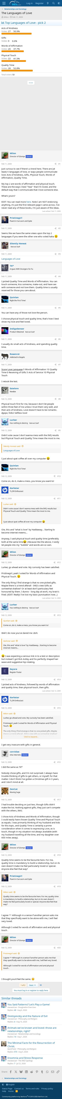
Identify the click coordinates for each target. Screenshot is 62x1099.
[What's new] (48, 3)
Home (11, 1091)
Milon (6, 17)
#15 (59, 708)
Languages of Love (10, 258)
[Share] (55, 164)
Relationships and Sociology (29, 1034)
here (28, 201)
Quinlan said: (8, 620)
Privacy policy (47, 1088)
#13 (59, 615)
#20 (59, 948)
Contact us (19, 1088)
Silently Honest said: (12, 446)
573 (15, 1052)
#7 (59, 364)
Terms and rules (32, 1088)
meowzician (12, 1007)
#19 (59, 886)
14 (15, 1037)
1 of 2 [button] (23, 985)
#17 (59, 799)
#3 (59, 254)
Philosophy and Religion (27, 1019)
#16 (59, 762)
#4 (59, 276)
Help (4, 1091)
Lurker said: (8, 504)
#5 (59, 308)
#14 (59, 679)
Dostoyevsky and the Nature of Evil (27, 1016)
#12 (59, 562)
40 (15, 1010)
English (11, 1084)
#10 (59, 476)
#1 (59, 164)
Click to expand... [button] (31, 736)
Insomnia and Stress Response (25, 1057)
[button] (58, 3)
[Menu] (4, 3)
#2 (59, 228)
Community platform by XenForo (25, 1096)
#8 (59, 399)
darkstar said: (9, 641)
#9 (59, 430)
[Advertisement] (31, 118)
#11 (59, 498)
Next (31, 985)
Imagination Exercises (27, 1007)
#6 (59, 339)
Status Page (7, 1088)
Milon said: (8, 713)
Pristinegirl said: (10, 953)
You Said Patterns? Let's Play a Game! (28, 1004)
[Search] (53, 3)
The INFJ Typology (25, 1060)
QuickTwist (11, 1049)
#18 (59, 855)
